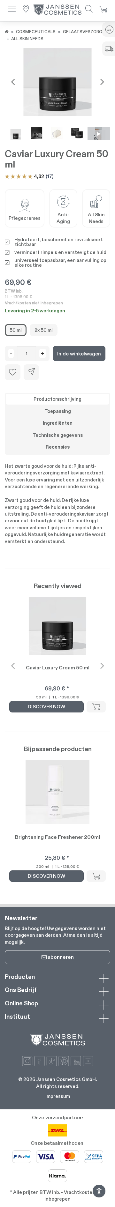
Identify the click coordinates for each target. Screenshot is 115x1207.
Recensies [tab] (58, 447)
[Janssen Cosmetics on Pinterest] (63, 1061)
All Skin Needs (27, 38)
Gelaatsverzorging (86, 31)
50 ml (16, 330)
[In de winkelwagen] (96, 706)
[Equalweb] (99, 1196)
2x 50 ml (43, 330)
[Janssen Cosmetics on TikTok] (51, 1061)
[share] (31, 372)
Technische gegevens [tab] (58, 435)
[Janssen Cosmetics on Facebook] (39, 1061)
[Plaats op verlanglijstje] (12, 372)
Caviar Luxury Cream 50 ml (57, 668)
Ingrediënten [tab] (58, 423)
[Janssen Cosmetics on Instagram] (27, 1061)
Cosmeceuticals (36, 31)
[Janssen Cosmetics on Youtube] (88, 1061)
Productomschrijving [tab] (57, 399)
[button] (12, 9)
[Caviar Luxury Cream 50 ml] (57, 82)
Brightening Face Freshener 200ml (57, 837)
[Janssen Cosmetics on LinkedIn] (76, 1061)
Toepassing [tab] (57, 411)
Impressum (57, 1096)
